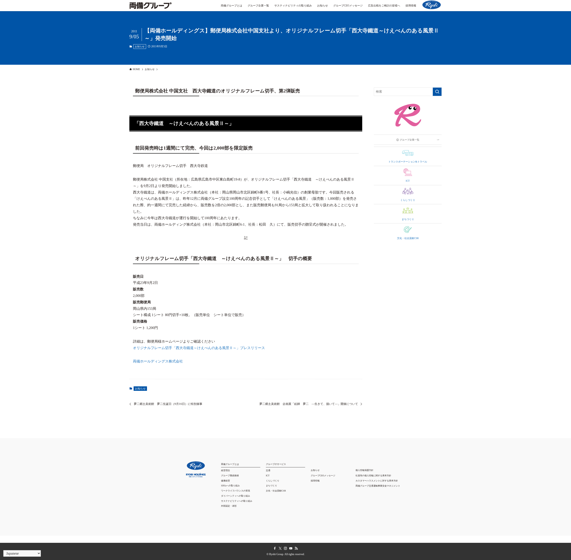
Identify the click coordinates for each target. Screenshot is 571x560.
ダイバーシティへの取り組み (235, 496)
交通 (268, 470)
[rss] (296, 548)
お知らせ (140, 46)
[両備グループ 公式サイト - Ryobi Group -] (150, 8)
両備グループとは (230, 464)
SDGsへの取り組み (230, 485)
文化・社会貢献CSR (276, 490)
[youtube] (291, 548)
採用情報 (315, 480)
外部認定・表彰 (229, 506)
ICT (267, 475)
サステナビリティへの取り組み (236, 501)
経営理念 (225, 470)
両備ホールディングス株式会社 (158, 361)
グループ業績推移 (230, 475)
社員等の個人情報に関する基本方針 (373, 475)
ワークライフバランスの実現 (235, 490)
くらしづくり (272, 480)
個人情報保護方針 (364, 470)
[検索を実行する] (437, 91)
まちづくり (271, 485)
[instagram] (285, 548)
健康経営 (225, 480)
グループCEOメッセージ (323, 475)
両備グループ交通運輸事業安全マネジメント (378, 486)
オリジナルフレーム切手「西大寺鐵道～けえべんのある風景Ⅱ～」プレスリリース (199, 348)
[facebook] (275, 548)
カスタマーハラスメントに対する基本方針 (377, 480)
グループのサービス (276, 464)
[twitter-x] (280, 548)
